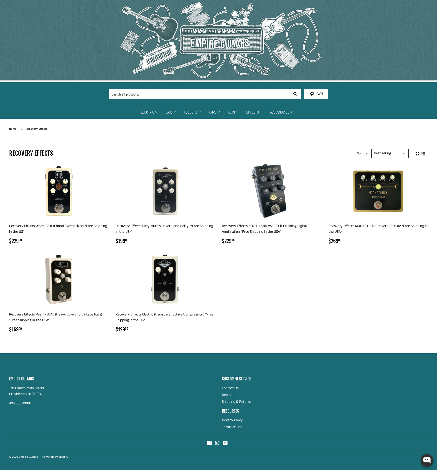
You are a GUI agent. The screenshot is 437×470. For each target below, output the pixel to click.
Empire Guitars (28, 457)
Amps (213, 112)
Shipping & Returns (237, 401)
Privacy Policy (232, 420)
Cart (319, 93)
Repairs (227, 395)
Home (13, 129)
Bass (169, 112)
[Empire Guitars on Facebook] (209, 443)
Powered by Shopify (55, 457)
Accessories (280, 112)
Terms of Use (232, 427)
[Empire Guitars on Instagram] (217, 443)
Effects (253, 112)
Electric (148, 112)
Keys (232, 112)
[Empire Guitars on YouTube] (225, 443)
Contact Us (230, 388)
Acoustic (191, 112)
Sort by (362, 153)
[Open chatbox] (427, 460)
